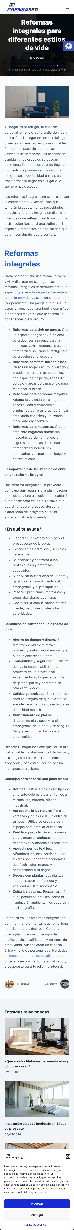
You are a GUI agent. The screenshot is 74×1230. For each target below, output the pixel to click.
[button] (68, 46)
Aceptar (37, 1203)
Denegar (37, 1215)
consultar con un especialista (31, 956)
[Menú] (67, 7)
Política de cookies (35, 1224)
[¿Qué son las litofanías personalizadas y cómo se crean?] (37, 1036)
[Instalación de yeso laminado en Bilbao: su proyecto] (37, 1099)
